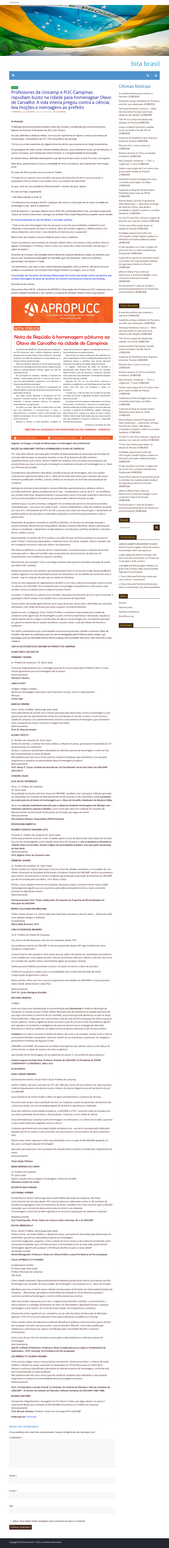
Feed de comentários (129, 611)
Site (11, 1505)
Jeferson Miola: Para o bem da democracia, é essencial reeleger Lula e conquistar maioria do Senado (138, 275)
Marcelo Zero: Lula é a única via (134, 145)
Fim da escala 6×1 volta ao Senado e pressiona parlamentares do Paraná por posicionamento (139, 288)
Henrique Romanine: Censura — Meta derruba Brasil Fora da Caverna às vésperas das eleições (137, 111)
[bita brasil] (84, 6)
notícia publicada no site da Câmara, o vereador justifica (43, 219)
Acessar (122, 602)
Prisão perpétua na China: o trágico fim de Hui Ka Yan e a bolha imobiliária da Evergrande (138, 250)
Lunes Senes (30, 112)
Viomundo (31, 1416)
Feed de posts (125, 607)
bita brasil (145, 63)
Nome (13, 1475)
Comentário (16, 1437)
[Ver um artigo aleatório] (156, 75)
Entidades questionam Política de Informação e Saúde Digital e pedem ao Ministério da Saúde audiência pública (138, 236)
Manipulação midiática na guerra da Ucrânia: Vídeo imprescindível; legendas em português (138, 568)
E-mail (13, 1490)
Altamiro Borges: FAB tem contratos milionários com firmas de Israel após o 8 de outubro (139, 558)
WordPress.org (126, 616)
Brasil (15, 87)
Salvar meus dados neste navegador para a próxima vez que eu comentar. (49, 1521)
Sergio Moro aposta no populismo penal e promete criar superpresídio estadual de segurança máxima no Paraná (139, 261)
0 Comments (61, 112)
